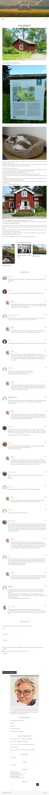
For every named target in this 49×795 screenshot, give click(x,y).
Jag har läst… (12, 725)
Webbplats (4, 640)
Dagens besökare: (14, 771)
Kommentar (4, 653)
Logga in (45, 792)
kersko (9, 290)
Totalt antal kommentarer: (15, 777)
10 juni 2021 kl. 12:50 (14, 328)
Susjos (9, 276)
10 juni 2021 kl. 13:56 (14, 573)
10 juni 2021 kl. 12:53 (14, 352)
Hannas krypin (13, 738)
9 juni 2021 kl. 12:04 (11, 473)
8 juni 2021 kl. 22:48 (11, 316)
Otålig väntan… (37, 256)
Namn (3, 628)
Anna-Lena (10, 367)
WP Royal (9, 792)
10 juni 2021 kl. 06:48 (11, 587)
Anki (11, 741)
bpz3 (9, 555)
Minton (10, 442)
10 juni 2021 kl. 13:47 (14, 498)
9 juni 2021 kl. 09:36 (11, 427)
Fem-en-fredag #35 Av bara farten (17, 720)
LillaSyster (10, 509)
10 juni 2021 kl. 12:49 (14, 302)
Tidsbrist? (12, 723)
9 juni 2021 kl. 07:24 (11, 369)
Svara (45, 275)
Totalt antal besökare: (14, 774)
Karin (9, 486)
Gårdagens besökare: (14, 773)
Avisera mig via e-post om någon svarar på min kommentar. (15, 651)
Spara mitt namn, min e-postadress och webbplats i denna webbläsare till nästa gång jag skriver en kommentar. (22, 648)
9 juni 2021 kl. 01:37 (11, 341)
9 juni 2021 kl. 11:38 (11, 444)
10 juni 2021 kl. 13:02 (14, 412)
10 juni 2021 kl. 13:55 (14, 540)
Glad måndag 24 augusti (15, 728)
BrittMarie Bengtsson (13, 315)
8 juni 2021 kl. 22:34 (11, 277)
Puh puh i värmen (7, 265)
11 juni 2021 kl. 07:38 (11, 607)
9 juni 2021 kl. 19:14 (11, 510)
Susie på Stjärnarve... (13, 472)
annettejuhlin (11, 520)
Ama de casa (11, 426)
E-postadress (5, 634)
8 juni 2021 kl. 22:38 (11, 291)
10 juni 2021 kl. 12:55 (14, 383)
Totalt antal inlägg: (14, 776)
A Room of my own (14, 744)
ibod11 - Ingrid (11, 606)
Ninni (9, 340)
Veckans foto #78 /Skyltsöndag (16, 731)
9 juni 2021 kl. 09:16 (11, 398)
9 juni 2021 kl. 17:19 (11, 487)
